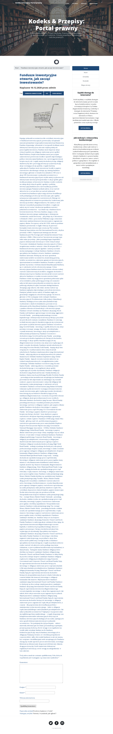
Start (67, 3)
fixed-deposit (57, 93)
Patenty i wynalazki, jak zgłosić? (44, 713)
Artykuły (75, 3)
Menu (86, 68)
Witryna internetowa (27, 698)
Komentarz (24, 662)
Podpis (23, 687)
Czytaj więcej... (86, 128)
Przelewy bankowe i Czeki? (43, 711)
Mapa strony (94, 3)
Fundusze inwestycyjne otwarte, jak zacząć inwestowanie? (42, 68)
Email (22, 693)
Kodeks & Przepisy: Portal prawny (28, 3)
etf (47, 93)
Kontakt (83, 3)
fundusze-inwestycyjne (33, 93)
